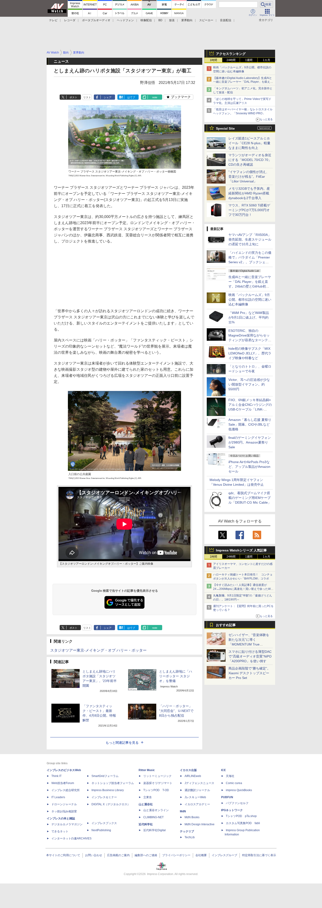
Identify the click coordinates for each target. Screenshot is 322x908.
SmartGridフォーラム (105, 776)
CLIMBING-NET (153, 817)
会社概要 (201, 855)
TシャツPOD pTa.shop (241, 816)
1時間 (213, 60)
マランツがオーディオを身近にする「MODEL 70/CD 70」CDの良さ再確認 (250, 159)
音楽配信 (225, 20)
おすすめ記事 (226, 625)
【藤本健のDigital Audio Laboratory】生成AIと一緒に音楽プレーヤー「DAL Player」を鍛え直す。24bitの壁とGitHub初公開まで (243, 82)
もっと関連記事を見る (122, 742)
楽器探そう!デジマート (157, 783)
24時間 (231, 60)
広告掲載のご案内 (118, 855)
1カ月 (266, 60)
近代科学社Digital (154, 830)
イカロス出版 (188, 770)
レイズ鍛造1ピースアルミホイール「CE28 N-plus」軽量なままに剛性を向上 (249, 143)
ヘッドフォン (125, 20)
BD (160, 20)
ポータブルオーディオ (96, 20)
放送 (172, 20)
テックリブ (187, 831)
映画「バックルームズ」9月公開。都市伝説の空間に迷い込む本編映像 (249, 299)
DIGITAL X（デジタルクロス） (110, 804)
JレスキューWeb (195, 797)
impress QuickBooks (239, 790)
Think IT (56, 776)
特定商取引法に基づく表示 (259, 855)
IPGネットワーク (232, 810)
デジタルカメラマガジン (67, 824)
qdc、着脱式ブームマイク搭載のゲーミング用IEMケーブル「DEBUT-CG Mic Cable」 (249, 497)
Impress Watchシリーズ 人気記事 (241, 550)
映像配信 (146, 20)
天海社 (230, 776)
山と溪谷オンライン (156, 810)
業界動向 (187, 20)
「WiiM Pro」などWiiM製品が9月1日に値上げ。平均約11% (248, 317)
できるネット (59, 831)
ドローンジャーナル (64, 804)
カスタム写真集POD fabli (243, 823)
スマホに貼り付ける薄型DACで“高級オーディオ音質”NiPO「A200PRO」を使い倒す (250, 656)
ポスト (73, 97)
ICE (223, 770)
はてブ (131, 97)
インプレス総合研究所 (65, 790)
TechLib (190, 837)
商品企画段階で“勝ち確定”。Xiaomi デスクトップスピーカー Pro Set (249, 673)
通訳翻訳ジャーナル (197, 790)
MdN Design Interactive (200, 824)
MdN (183, 811)
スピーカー (206, 20)
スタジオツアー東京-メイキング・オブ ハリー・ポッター (98, 650)
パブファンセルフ (237, 803)
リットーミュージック (157, 776)
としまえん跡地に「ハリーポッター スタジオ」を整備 (175, 676)
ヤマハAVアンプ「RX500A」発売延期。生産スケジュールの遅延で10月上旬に (249, 239)
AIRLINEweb (193, 776)
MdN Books (192, 817)
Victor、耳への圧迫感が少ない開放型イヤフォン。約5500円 (249, 384)
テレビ (53, 20)
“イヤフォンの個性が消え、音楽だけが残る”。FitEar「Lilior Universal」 (248, 176)
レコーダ (69, 20)
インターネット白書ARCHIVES (71, 838)
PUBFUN (227, 797)
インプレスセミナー (104, 797)
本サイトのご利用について (63, 855)
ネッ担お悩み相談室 (64, 811)
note (154, 97)
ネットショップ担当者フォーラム (112, 783)
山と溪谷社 (146, 804)
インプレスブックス (104, 823)
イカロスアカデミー (197, 804)
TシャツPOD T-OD (156, 790)
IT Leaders (58, 797)
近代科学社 (146, 824)
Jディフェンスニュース (199, 783)
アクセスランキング (231, 54)
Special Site (225, 128)
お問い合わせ (93, 855)
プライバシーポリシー (176, 855)
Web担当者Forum (62, 783)
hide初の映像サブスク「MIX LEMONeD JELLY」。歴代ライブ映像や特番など (249, 353)
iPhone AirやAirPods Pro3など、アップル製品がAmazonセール (249, 466)
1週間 (248, 60)
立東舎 (147, 797)
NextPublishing (101, 830)
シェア (107, 97)
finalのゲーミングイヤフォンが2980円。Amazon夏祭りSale (249, 442)
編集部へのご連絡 (146, 855)
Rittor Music (147, 770)
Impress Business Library (107, 790)
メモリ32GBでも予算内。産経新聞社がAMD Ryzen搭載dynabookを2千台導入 (249, 193)
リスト (87, 97)
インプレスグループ (224, 855)
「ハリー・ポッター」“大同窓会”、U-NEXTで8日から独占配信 (176, 710)
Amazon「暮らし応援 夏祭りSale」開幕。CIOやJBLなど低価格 (249, 424)
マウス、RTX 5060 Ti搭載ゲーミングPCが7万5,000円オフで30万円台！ (249, 210)
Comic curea (234, 783)
